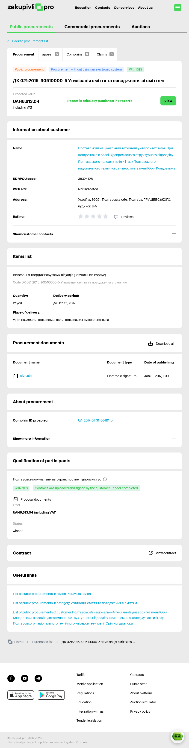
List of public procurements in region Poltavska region (52, 594)
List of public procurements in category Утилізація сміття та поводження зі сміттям (75, 603)
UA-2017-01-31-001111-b (95, 420)
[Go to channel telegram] (38, 678)
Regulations (85, 693)
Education (83, 8)
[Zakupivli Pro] (31, 7)
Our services (124, 8)
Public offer (138, 684)
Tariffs (81, 675)
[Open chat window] (177, 736)
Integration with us (90, 711)
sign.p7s (26, 376)
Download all (164, 344)
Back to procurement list (30, 41)
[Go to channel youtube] (24, 678)
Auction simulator (143, 702)
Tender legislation (89, 720)
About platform (141, 693)
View (168, 101)
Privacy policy (140, 711)
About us (145, 8)
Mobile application (90, 684)
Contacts (102, 8)
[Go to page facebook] (11, 678)
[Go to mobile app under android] (51, 695)
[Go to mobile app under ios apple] (20, 695)
